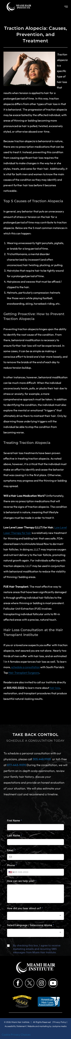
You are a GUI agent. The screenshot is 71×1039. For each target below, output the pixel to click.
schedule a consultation (25, 667)
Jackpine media (59, 1026)
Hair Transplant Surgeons (23, 672)
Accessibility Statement (15, 1026)
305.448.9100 (42, 759)
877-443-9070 (17, 765)
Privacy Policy (59, 1022)
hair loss (55, 687)
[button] (66, 6)
